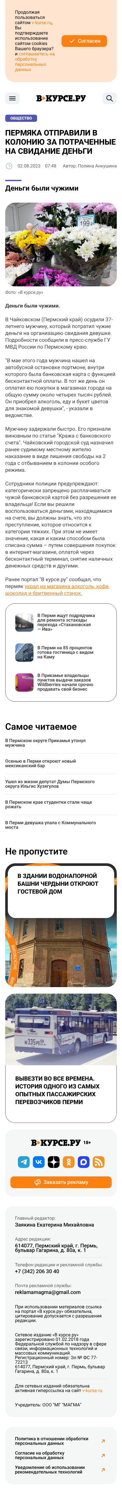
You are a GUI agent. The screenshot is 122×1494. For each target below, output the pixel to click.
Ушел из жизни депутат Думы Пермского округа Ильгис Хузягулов (50, 784)
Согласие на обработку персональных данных (39, 1455)
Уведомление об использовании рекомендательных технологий (50, 1469)
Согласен (89, 41)
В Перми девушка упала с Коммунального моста (50, 825)
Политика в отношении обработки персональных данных (51, 1441)
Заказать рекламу (66, 1182)
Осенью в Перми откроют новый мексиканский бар (40, 763)
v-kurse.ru (41, 22)
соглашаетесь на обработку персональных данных (35, 61)
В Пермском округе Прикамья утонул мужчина (45, 743)
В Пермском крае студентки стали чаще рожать (48, 804)
